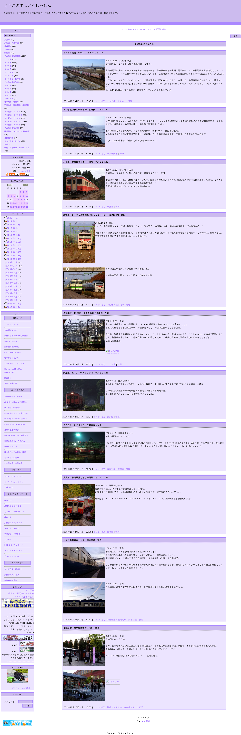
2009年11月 (12, 266)
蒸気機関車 (112, 153)
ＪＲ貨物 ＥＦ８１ (116, 101)
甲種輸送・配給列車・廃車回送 (122, 620)
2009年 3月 (11, 293)
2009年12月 (12, 262)
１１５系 (111, 364)
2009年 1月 (11, 300)
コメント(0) (99, 101)
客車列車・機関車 (115, 469)
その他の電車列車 (115, 305)
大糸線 (110, 417)
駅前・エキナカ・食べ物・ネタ (122, 707)
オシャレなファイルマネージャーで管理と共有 (144, 29)
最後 (148, 721)
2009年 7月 (11, 279)
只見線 (110, 206)
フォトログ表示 (23, 171)
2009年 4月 (11, 290)
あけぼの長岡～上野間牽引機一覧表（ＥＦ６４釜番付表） (21, 593)
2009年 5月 (11, 286)
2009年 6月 (11, 283)
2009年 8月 (11, 276)
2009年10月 (12, 269)
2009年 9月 (11, 273)
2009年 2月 (11, 297)
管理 (130, 101)
